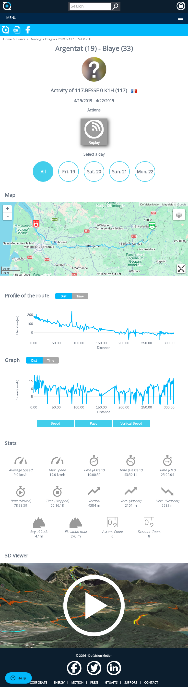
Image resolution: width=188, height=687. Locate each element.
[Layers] (179, 214)
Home (7, 39)
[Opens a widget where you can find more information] (18, 678)
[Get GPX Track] (17, 29)
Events (20, 39)
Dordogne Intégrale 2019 (47, 39)
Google (181, 204)
